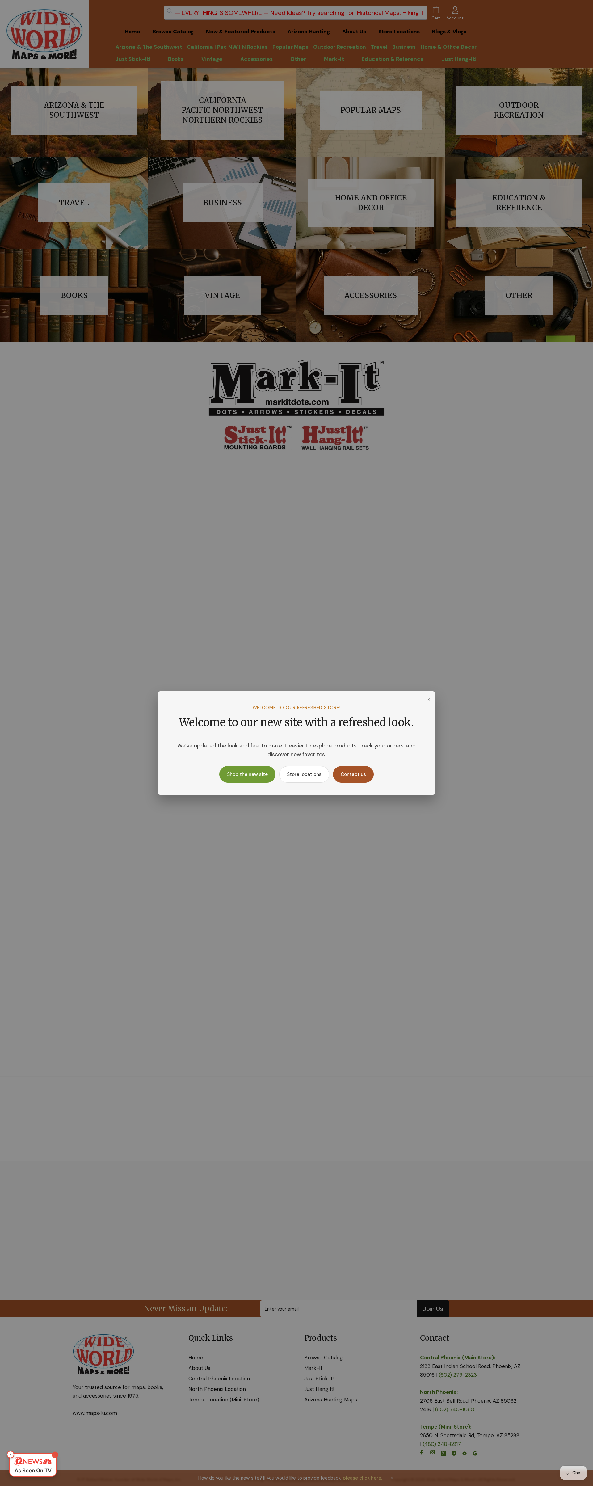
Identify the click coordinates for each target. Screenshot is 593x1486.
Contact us (353, 774)
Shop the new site (247, 774)
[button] (33, 1465)
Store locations (304, 774)
